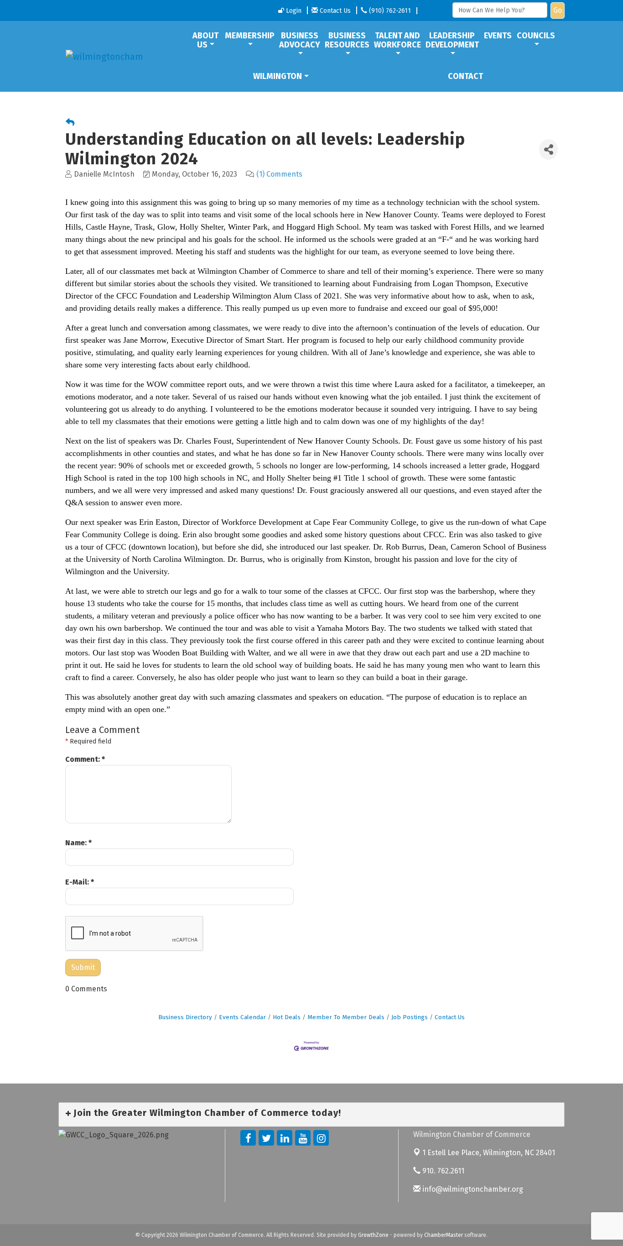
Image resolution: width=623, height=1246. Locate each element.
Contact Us (450, 1017)
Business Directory (185, 1017)
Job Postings (409, 1017)
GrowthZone (373, 1235)
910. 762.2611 (442, 1171)
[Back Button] (70, 123)
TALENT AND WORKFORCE (397, 40)
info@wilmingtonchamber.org (472, 1189)
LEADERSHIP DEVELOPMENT (452, 40)
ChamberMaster (443, 1235)
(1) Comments (279, 174)
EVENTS (498, 36)
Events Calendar (242, 1017)
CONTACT (465, 76)
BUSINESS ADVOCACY (299, 40)
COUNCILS (536, 36)
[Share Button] (548, 149)
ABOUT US (205, 40)
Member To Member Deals (345, 1017)
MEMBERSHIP (250, 36)
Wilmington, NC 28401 (488, 1152)
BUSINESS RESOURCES (347, 40)
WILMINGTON (277, 76)
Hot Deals (287, 1017)
